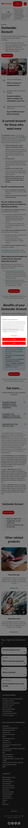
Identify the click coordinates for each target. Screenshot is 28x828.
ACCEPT (14, 343)
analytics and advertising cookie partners (10, 329)
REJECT (14, 339)
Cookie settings (14, 335)
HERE (5, 331)
